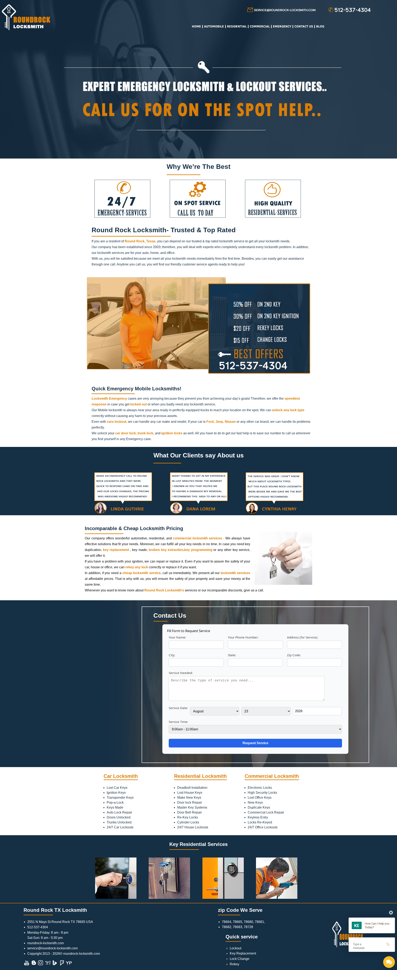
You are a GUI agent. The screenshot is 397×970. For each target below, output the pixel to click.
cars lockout (116, 421)
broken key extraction (166, 550)
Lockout (235, 948)
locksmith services (235, 573)
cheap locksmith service (141, 573)
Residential (237, 26)
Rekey (234, 964)
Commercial (260, 26)
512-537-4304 (37, 927)
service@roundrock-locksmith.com (52, 948)
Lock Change (239, 959)
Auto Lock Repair (119, 812)
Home (196, 26)
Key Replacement (243, 953)
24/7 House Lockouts (192, 827)
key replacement (116, 550)
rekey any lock (136, 567)
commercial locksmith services (197, 538)
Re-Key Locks (187, 817)
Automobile (214, 26)
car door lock (125, 433)
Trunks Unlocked (119, 822)
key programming (198, 550)
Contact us (303, 26)
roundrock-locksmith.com (45, 943)
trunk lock (145, 433)
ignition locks (171, 433)
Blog (320, 26)
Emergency (282, 26)
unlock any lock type (288, 410)
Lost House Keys (189, 792)
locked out (138, 404)
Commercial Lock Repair (266, 812)
